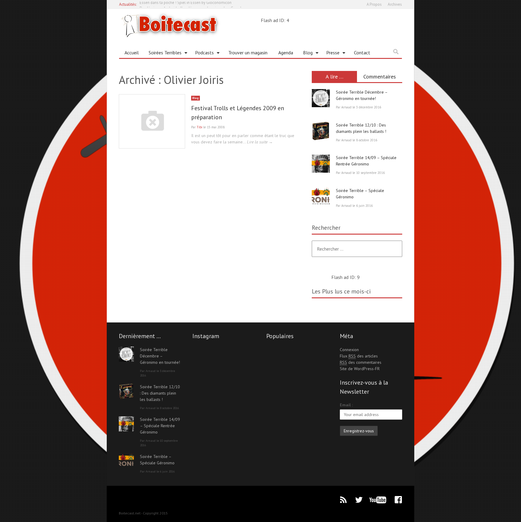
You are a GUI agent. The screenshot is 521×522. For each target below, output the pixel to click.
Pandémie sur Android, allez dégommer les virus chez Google (192, 4)
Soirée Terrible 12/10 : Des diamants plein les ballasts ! (160, 393)
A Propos (374, 4)
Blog (305, 54)
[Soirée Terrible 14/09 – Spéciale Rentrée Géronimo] (321, 164)
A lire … (334, 76)
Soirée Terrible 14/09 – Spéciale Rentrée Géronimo (160, 426)
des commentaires (360, 362)
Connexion (349, 349)
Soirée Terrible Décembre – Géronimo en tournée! (160, 356)
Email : (346, 405)
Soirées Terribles (163, 54)
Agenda (285, 53)
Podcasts (202, 54)
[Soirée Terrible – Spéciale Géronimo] (321, 196)
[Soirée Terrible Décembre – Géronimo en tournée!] (321, 98)
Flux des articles (359, 356)
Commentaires (379, 76)
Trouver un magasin (247, 53)
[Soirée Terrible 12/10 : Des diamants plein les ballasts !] (321, 131)
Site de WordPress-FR (360, 368)
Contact (362, 53)
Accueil (132, 53)
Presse (330, 54)
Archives (395, 4)
